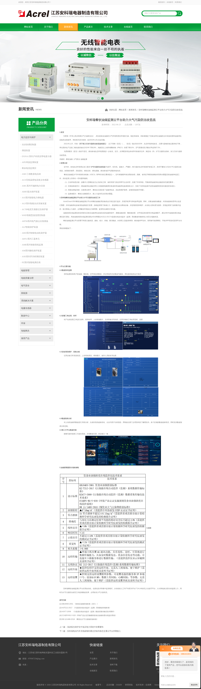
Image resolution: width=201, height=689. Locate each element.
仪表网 (148, 685)
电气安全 (25, 285)
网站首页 (28, 27)
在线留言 (170, 2)
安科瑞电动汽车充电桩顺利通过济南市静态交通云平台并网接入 (94, 631)
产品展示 (88, 27)
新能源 (24, 293)
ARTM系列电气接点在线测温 (35, 221)
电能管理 (25, 270)
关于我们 (48, 27)
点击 (50, 137)
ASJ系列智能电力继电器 (33, 198)
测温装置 (26, 150)
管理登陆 (129, 685)
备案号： (99, 685)
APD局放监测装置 (30, 162)
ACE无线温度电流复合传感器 (35, 180)
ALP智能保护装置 (30, 227)
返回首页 (161, 2)
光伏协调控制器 (29, 144)
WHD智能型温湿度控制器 (33, 215)
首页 (92, 653)
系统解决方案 (27, 301)
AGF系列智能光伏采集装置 (34, 203)
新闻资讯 (68, 27)
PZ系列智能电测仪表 (31, 262)
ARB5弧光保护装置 (31, 192)
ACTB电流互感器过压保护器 (35, 209)
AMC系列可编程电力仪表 (33, 186)
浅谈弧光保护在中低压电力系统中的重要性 (85, 627)
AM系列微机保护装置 (32, 251)
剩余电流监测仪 (29, 168)
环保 (23, 323)
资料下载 (113, 665)
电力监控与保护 (28, 137)
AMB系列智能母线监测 (32, 245)
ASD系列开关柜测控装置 (33, 256)
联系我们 (178, 2)
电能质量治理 (27, 278)
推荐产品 (25, 338)
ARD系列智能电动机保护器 (34, 233)
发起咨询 (194, 685)
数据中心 (25, 316)
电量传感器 (26, 308)
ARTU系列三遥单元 (31, 239)
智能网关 (25, 331)
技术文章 (108, 27)
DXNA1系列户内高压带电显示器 (37, 156)
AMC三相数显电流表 (31, 174)
